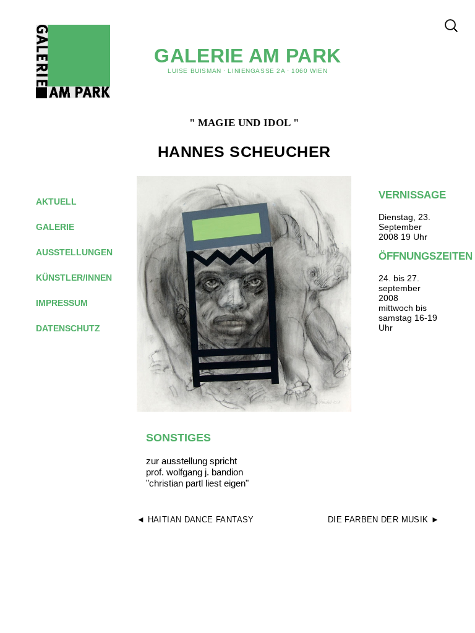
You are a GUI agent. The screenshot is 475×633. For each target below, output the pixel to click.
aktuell (66, 201)
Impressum (71, 303)
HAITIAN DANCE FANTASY (201, 519)
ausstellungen (84, 252)
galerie (64, 227)
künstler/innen (83, 278)
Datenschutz (77, 328)
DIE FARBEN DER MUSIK (378, 519)
